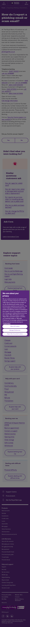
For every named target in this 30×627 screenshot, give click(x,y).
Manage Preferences (15, 330)
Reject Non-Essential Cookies (15, 334)
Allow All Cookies (15, 326)
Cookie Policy (6, 324)
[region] (15, 313)
